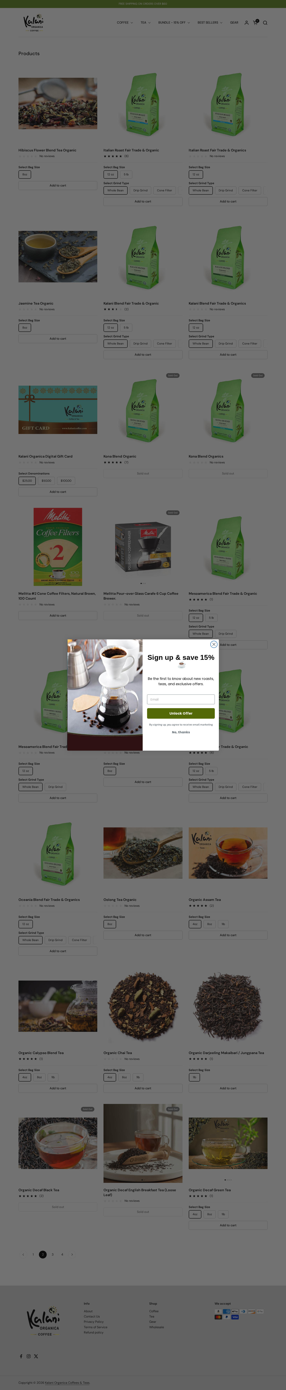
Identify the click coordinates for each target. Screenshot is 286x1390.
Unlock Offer (181, 713)
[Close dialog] (214, 644)
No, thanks (181, 732)
